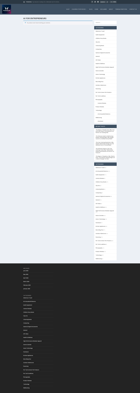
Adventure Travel (100, 31)
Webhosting (99, 117)
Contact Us (133, 9)
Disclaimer (103, 9)
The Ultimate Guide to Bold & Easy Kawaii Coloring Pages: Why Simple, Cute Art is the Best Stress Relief (105, 137)
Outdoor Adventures (101, 85)
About (111, 9)
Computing (98, 49)
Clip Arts (98, 42)
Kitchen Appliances (100, 78)
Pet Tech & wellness (101, 96)
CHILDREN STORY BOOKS (79, 9)
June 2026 (25, 270)
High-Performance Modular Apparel (105, 67)
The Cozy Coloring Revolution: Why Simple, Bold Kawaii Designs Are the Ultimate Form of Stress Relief (105, 144)
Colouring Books (100, 45)
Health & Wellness (100, 63)
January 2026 (26, 288)
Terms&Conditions (121, 9)
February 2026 (26, 285)
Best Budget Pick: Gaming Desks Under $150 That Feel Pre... (46, 2)
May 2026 (25, 274)
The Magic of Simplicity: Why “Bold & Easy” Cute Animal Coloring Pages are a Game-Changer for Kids (105, 158)
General (98, 56)
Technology (99, 110)
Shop (67, 9)
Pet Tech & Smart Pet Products (103, 92)
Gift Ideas (98, 60)
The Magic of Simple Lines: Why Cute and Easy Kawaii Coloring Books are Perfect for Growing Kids (105, 131)
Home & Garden (100, 70)
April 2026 (25, 278)
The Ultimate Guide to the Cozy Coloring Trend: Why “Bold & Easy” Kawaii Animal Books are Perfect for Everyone (105, 150)
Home (96, 9)
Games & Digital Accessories (103, 52)
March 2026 (26, 281)
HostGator (100, 121)
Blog (90, 9)
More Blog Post (99, 81)
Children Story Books (101, 38)
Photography (99, 99)
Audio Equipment (100, 34)
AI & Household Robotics (104, 114)
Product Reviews (100, 106)
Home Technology (100, 74)
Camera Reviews (102, 103)
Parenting (98, 88)
